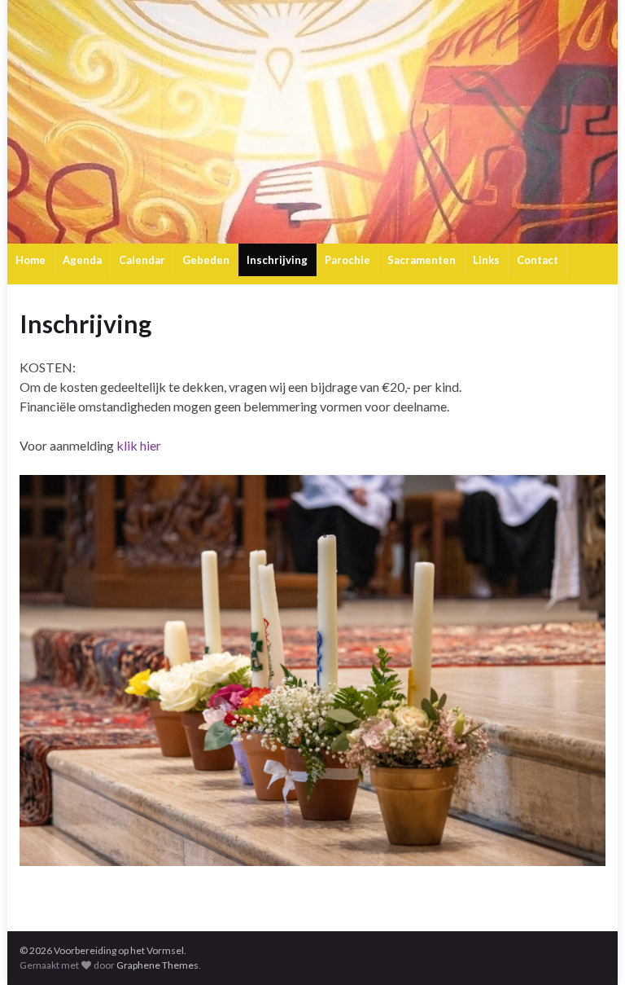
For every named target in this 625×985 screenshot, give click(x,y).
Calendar (142, 259)
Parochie (347, 259)
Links (486, 259)
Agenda (82, 259)
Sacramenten (421, 259)
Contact (537, 259)
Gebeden (205, 259)
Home (30, 259)
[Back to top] (588, 948)
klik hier (137, 445)
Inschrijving (277, 259)
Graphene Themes (157, 965)
